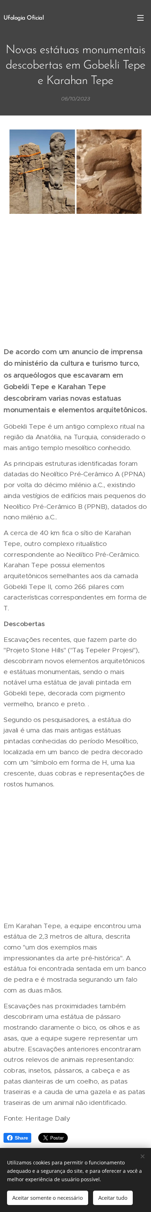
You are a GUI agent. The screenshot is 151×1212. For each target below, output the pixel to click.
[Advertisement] (75, 281)
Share (21, 1138)
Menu (140, 17)
